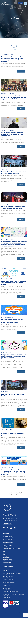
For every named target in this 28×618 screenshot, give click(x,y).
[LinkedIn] (14, 527)
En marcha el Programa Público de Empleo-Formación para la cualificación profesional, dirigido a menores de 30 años (13, 97)
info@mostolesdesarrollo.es (11, 520)
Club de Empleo (6, 588)
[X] (7, 527)
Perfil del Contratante (7, 539)
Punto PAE (5, 570)
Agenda (4, 552)
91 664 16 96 (14, 518)
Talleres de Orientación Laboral (9, 586)
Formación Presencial (7, 545)
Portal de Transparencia (8, 537)
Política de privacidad (7, 559)
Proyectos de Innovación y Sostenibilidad (12, 573)
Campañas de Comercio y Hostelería (11, 571)
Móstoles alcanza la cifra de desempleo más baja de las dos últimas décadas (13, 172)
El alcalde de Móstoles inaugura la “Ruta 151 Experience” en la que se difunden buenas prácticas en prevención (13, 433)
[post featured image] (14, 47)
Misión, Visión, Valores (7, 536)
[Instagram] (11, 527)
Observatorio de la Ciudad (8, 579)
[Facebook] (4, 527)
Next (20, 493)
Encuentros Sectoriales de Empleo (10, 591)
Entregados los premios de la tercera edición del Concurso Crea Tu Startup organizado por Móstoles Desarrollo (13, 356)
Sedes (4, 551)
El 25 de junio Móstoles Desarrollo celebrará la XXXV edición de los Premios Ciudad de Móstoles (13, 282)
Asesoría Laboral (6, 592)
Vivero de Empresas (7, 577)
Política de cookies (6, 557)
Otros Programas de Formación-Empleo (11, 548)
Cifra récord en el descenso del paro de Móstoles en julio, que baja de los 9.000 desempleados (12, 134)
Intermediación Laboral (8, 589)
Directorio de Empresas (8, 576)
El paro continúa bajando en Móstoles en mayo (12, 394)
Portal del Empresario (7, 568)
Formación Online (6, 546)
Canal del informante (7, 562)
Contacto (20, 3)
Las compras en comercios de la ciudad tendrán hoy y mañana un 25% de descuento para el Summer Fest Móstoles (13, 321)
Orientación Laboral (7, 585)
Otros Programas (6, 597)
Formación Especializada (8, 574)
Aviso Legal (5, 556)
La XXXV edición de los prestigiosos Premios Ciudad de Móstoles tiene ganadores (13, 207)
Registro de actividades (8, 560)
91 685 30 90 (7, 518)
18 (17, 493)
